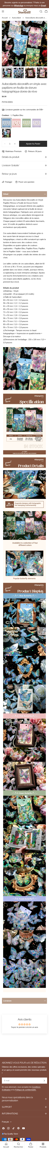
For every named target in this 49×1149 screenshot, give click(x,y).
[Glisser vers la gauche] (8, 44)
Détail (5, 194)
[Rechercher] (40, 11)
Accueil (5, 18)
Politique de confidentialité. (25, 1090)
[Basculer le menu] (2, 11)
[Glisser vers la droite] (41, 44)
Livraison (7, 1001)
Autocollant (16, 18)
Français (5, 1122)
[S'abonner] (44, 1080)
